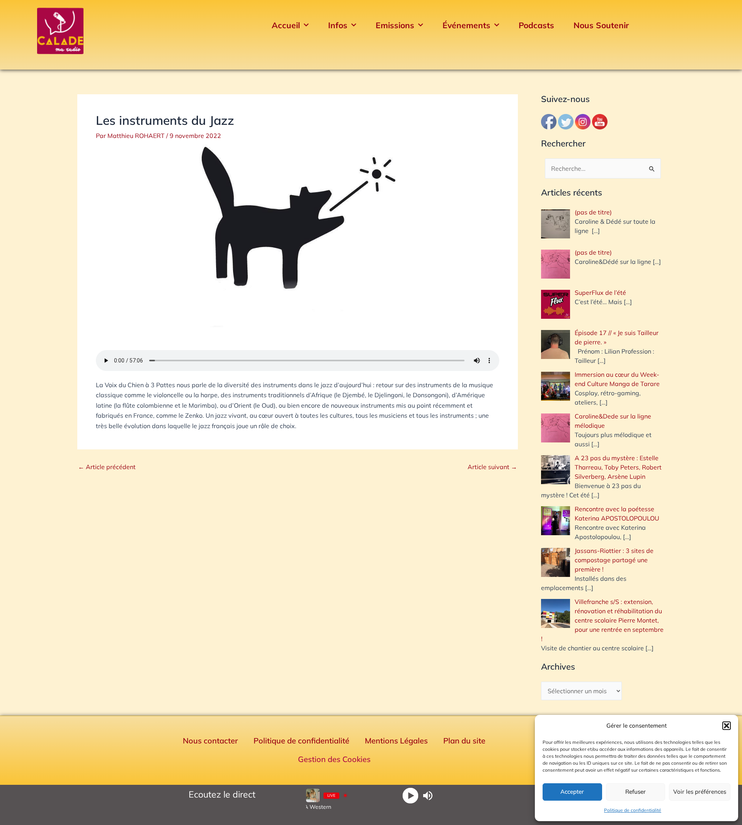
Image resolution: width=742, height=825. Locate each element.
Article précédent (107, 467)
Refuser (635, 791)
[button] (726, 726)
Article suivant (492, 467)
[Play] (410, 795)
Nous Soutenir (601, 25)
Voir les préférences (699, 791)
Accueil (286, 25)
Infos (337, 25)
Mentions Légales (396, 740)
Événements (466, 25)
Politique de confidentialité (632, 810)
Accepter (572, 791)
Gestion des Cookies (334, 759)
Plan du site (464, 740)
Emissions (395, 25)
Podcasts (536, 25)
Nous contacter (210, 740)
